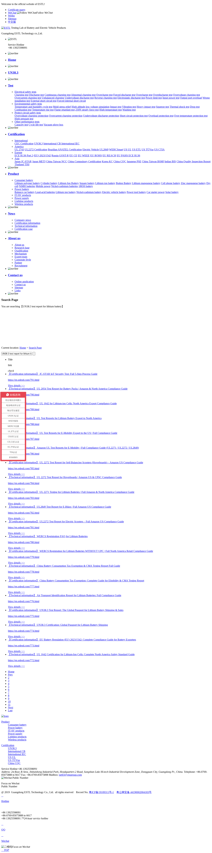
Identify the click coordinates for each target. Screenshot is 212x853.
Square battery (87, 183)
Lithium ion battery (105, 183)
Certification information (27, 223)
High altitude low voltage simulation (90, 106)
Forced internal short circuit (71, 100)
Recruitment (21, 265)
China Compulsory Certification (84, 161)
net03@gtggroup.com (70, 774)
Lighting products (24, 201)
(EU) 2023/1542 (42, 155)
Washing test (129, 109)
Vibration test (129, 106)
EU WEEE (84, 155)
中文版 (12, 21)
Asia (17, 158)
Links (18, 290)
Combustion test (23, 109)
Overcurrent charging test (28, 97)
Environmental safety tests (28, 103)
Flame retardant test (64, 109)
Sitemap (12, 18)
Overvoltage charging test (186, 94)
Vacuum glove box (53, 124)
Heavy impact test (146, 106)
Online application (24, 281)
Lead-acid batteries (45, 192)
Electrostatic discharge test (131, 97)
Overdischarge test (162, 94)
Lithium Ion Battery (68, 183)
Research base (22, 247)
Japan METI (38, 161)
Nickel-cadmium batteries (64, 186)
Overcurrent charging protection (65, 115)
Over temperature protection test (191, 115)
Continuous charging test (58, 94)
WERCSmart (116, 149)
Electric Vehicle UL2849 (95, 149)
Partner (18, 262)
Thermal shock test (179, 106)
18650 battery (86, 186)
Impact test (115, 106)
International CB (52, 143)
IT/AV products (23, 195)
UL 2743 (19, 149)
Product (13, 173)
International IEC (70, 143)
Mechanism (21, 253)
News (11, 213)
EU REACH (109, 155)
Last (10, 710)
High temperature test (110, 109)
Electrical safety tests (25, 91)
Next (10, 707)
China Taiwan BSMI (153, 161)
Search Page (35, 347)
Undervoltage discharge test (79, 97)
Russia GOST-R (60, 155)
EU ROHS (96, 155)
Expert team (21, 256)
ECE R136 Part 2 (24, 155)
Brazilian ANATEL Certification (65, 149)
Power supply (22, 198)
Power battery (22, 189)
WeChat (12, 12)
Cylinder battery (49, 183)
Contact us (15, 275)
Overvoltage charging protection (31, 115)
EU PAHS (123, 155)
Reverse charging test (105, 97)
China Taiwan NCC (56, 161)
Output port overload (191, 97)
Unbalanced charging (53, 97)
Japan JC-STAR (23, 161)
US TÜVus (148, 149)
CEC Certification (24, 143)
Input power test (170, 97)
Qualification (21, 250)
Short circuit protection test (134, 115)
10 (9, 701)
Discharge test (36, 94)
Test (10, 85)
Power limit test (154, 97)
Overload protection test (160, 115)
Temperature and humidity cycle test (33, 106)
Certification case (24, 229)
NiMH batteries (27, 186)
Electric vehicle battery (114, 192)
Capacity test (21, 124)
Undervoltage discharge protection (101, 115)
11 (9, 704)
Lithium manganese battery (146, 183)
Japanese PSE (134, 161)
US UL (127, 149)
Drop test (195, 106)
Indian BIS (170, 161)
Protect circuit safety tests (28, 112)
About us (14, 238)
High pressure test (24, 118)
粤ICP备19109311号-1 (101, 792)
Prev (10, 674)
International (21, 140)
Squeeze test (162, 106)
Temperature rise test (43, 109)
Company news (23, 220)
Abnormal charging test (83, 94)
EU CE (73, 155)
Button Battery (123, 183)
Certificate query (16, 9)
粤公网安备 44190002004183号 (134, 792)
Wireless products (24, 204)
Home (12, 60)
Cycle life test (36, 124)
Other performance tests (27, 121)
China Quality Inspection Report (194, 161)
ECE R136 (134, 155)
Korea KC (107, 161)
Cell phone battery (170, 183)
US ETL (136, 149)
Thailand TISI (22, 164)
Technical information (26, 226)
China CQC (119, 161)
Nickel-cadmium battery (89, 192)
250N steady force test (87, 109)
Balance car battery (25, 192)
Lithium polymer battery (27, 183)
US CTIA (159, 149)
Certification (16, 134)
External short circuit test (43, 100)
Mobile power (43, 186)
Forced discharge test (124, 94)
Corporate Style (23, 259)
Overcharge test (104, 94)
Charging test (21, 94)
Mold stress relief (62, 106)
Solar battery (172, 192)
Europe (18, 152)
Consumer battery (24, 180)
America (19, 146)
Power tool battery (136, 192)
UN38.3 (13, 72)
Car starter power (156, 192)
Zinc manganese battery (193, 183)
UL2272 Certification (36, 149)
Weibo (11, 15)
